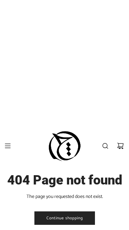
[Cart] (120, 145)
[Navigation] (7, 145)
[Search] (105, 145)
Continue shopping (64, 218)
